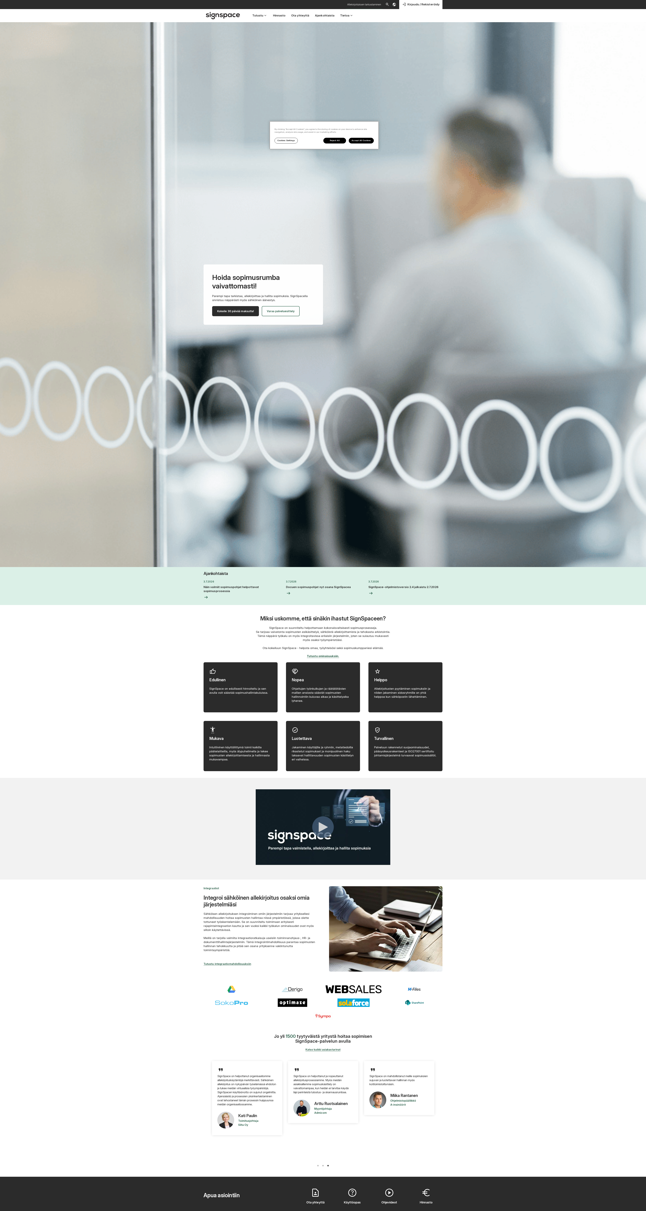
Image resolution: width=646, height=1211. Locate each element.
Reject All (335, 140)
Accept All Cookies (361, 140)
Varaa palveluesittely (281, 311)
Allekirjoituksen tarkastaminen (364, 4)
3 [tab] (328, 1165)
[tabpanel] (247, 1102)
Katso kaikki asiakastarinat (323, 1049)
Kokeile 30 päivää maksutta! (235, 311)
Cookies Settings (286, 140)
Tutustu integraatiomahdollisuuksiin (227, 964)
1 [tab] (318, 1165)
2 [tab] (323, 1165)
